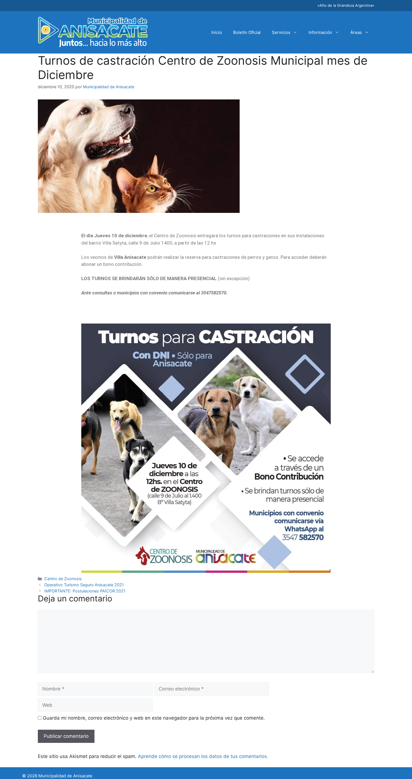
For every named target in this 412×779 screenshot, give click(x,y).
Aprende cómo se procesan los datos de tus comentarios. (203, 756)
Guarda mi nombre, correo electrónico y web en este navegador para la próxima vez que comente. (154, 718)
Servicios (281, 32)
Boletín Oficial (247, 32)
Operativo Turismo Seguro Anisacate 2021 (84, 584)
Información (320, 32)
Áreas (356, 32)
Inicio (216, 32)
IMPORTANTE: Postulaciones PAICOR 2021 (85, 591)
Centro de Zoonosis (63, 578)
